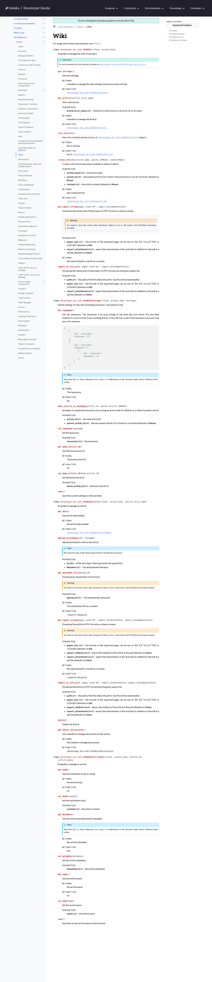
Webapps (22, 325)
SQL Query (23, 171)
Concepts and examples (24, 23)
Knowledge (175, 8)
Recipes (21, 74)
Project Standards (26, 344)
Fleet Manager (24, 302)
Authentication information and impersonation (30, 142)
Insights (22, 334)
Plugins (21, 203)
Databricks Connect (27, 235)
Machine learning (25, 99)
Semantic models (25, 113)
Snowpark (22, 230)
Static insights (24, 131)
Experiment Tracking (27, 104)
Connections (24, 189)
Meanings (22, 180)
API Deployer (24, 122)
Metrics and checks (27, 249)
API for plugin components (24, 282)
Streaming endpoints (27, 226)
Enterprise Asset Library (29, 348)
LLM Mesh (22, 90)
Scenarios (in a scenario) (29, 194)
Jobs (20, 136)
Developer (196, 8)
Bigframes (22, 240)
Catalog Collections (27, 316)
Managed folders (25, 55)
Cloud (21, 357)
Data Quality (24, 321)
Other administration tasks (30, 258)
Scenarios (22, 78)
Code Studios (24, 298)
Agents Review (25, 353)
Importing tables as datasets (27, 149)
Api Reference (66, 26)
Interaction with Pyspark (29, 65)
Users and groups (26, 184)
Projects (22, 69)
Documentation (153, 8)
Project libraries (25, 175)
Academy (110, 8)
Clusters (22, 288)
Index (20, 46)
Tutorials (18, 28)
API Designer (24, 118)
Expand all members (182, 25)
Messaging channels (27, 339)
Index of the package (27, 268)
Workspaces (23, 311)
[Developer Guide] (27, 9)
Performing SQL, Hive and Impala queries (29, 165)
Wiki (20, 154)
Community (130, 8)
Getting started (21, 19)
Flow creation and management (26, 84)
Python (19, 42)
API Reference (20, 37)
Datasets (22, 51)
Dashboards (23, 330)
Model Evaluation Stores (29, 254)
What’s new (19, 32)
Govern (21, 307)
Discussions (23, 159)
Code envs (23, 198)
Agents (21, 95)
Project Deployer (25, 127)
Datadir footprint (25, 293)
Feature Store (24, 221)
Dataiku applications (27, 217)
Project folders (25, 207)
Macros (21, 212)
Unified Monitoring (26, 244)
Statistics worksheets (28, 108)
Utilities (21, 263)
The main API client (27, 60)
